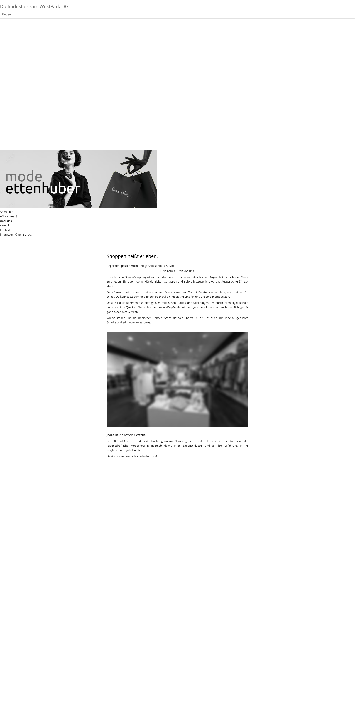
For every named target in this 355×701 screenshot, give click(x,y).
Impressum (7, 234)
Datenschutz (24, 234)
